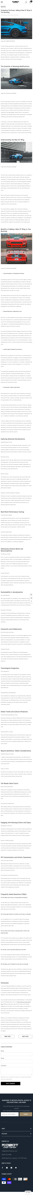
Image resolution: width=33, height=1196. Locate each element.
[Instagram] (7, 1168)
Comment (3, 1065)
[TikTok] (11, 1168)
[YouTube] (16, 1168)
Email (2, 1058)
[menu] (2, 2)
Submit (26, 1114)
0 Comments (16, 15)
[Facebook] (2, 1168)
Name (2, 1051)
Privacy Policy (26, 1110)
